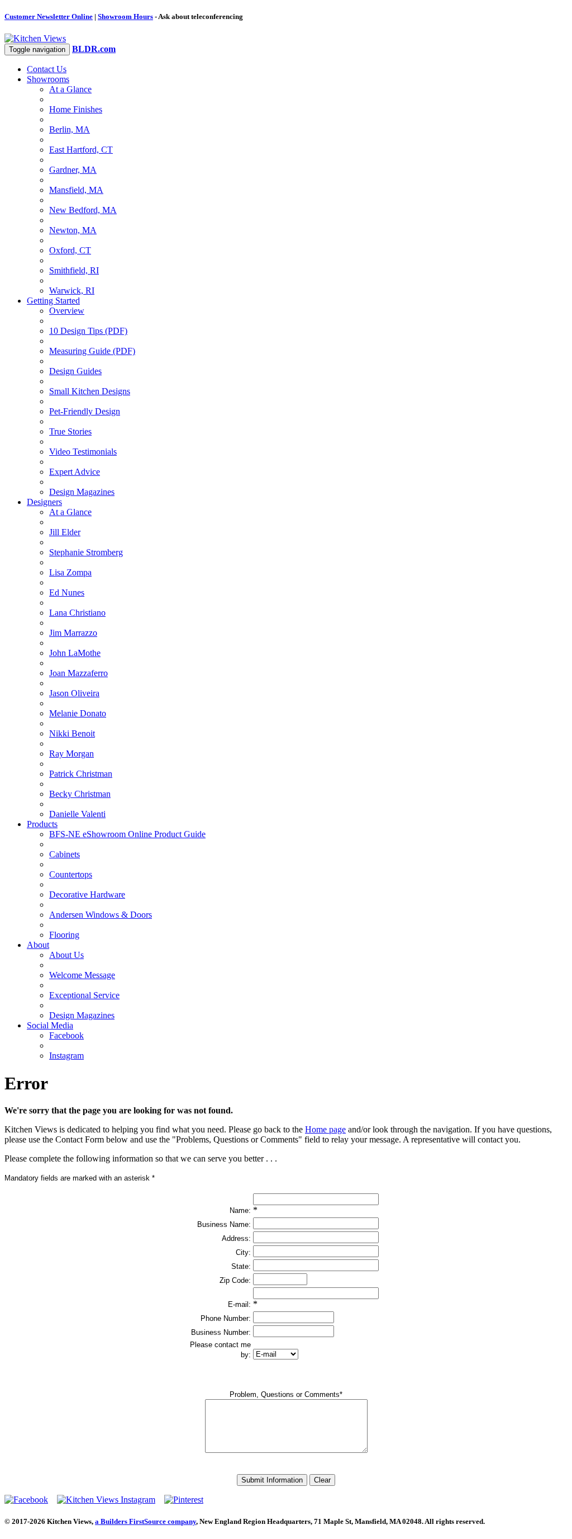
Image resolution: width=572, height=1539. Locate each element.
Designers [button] (44, 502)
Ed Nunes (66, 592)
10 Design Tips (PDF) (88, 331)
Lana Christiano (77, 612)
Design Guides (75, 371)
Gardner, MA (73, 169)
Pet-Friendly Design (84, 411)
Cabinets (64, 854)
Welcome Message (82, 975)
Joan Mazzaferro (78, 673)
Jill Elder (64, 532)
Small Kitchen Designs (89, 391)
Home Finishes (75, 109)
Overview (66, 310)
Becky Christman (80, 794)
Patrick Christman (80, 773)
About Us (66, 955)
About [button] (38, 945)
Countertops (70, 874)
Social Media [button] (50, 1025)
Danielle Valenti (77, 814)
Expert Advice (74, 471)
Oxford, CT (70, 250)
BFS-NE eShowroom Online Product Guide (127, 834)
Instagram (66, 1055)
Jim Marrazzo (73, 633)
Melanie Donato (77, 713)
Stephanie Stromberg (86, 552)
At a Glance (70, 89)
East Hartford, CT (81, 149)
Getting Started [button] (53, 300)
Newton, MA (73, 230)
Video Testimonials (83, 451)
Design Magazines (82, 492)
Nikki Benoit (72, 733)
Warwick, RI (71, 290)
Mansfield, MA (76, 190)
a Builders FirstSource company (145, 1521)
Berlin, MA (69, 129)
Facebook (66, 1035)
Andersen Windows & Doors (100, 914)
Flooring (64, 935)
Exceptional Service (84, 995)
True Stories (70, 431)
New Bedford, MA (83, 210)
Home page (325, 1129)
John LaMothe (75, 653)
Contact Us (46, 69)
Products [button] (42, 824)
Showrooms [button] (48, 79)
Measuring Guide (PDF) (92, 351)
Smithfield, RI (74, 270)
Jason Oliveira (74, 693)
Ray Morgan (71, 753)
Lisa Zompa (70, 572)
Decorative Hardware (87, 894)
